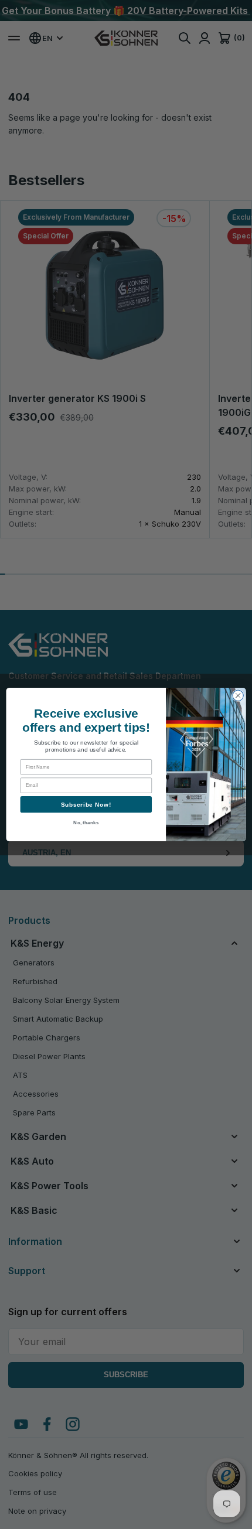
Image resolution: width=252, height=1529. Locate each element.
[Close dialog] (238, 695)
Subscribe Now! (86, 804)
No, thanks (85, 822)
